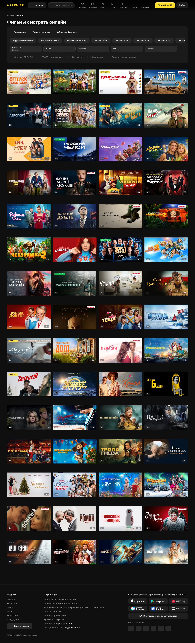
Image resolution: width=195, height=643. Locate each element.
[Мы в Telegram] (131, 628)
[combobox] (26, 49)
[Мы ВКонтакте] (139, 628)
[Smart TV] (178, 609)
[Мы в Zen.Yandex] (153, 628)
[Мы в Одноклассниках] (146, 628)
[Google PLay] (158, 601)
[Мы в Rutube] (161, 628)
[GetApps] (137, 609)
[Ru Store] (158, 609)
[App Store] (137, 601)
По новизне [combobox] (20, 32)
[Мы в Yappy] (168, 628)
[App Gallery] (178, 601)
